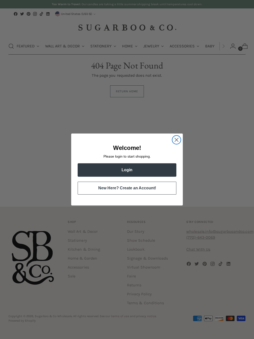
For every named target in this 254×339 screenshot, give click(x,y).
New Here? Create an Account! (127, 188)
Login (127, 170)
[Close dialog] (176, 140)
